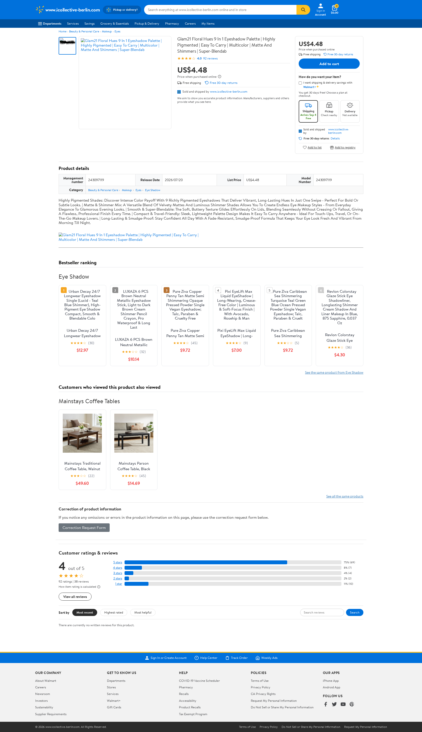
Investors (41, 700)
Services (73, 23)
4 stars (117, 567)
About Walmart (45, 680)
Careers (190, 23)
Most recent (84, 612)
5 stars (117, 562)
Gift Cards (114, 707)
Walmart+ (114, 700)
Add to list (315, 147)
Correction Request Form (84, 527)
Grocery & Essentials (114, 23)
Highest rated (113, 612)
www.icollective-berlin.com (228, 91)
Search (354, 612)
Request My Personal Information (274, 700)
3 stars (117, 573)
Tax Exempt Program (193, 714)
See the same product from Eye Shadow (334, 372)
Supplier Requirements (50, 714)
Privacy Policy (260, 687)
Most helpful (142, 612)
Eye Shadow (152, 190)
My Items (207, 23)
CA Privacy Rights (263, 694)
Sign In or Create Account (169, 658)
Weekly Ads (269, 658)
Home (62, 31)
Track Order (239, 658)
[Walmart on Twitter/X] (334, 705)
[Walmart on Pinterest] (352, 705)
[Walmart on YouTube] (343, 705)
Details (335, 138)
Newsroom (42, 694)
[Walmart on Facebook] (325, 705)
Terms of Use (260, 680)
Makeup (107, 31)
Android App (331, 687)
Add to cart (329, 63)
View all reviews (75, 596)
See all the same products (344, 496)
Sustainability (44, 707)
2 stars (117, 578)
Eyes (117, 31)
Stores (111, 687)
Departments (52, 23)
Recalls (184, 694)
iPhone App (331, 680)
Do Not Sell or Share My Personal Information (282, 707)
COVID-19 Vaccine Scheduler (199, 680)
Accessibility (187, 700)
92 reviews (210, 58)
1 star (118, 584)
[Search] (303, 10)
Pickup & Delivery (147, 23)
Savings (89, 23)
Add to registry (345, 147)
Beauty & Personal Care (84, 31)
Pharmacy (172, 23)
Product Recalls (189, 707)
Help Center (208, 658)
